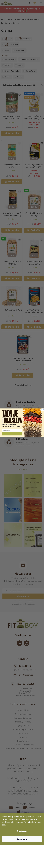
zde (3, 825)
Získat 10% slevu (12, 434)
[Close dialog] (43, 410)
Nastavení (22, 831)
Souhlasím (22, 839)
